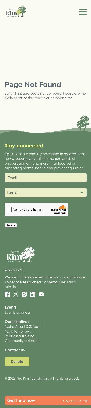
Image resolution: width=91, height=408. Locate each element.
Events (10, 307)
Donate (17, 361)
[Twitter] (15, 294)
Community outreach (22, 341)
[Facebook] (7, 294)
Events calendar (18, 312)
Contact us (15, 350)
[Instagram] (24, 294)
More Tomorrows (18, 331)
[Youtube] (41, 294)
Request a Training (19, 336)
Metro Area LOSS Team (23, 326)
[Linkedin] (32, 294)
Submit (10, 225)
